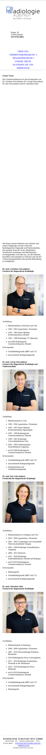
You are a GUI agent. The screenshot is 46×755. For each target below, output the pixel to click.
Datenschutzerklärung (28, 743)
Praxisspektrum (22, 58)
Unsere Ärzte (23, 61)
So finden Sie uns (23, 64)
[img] (23, 13)
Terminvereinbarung (22, 55)
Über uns (23, 51)
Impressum (23, 68)
